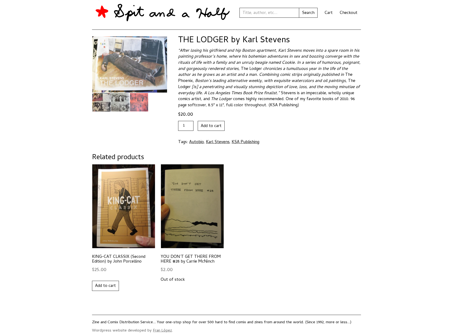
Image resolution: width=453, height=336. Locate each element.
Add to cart (211, 126)
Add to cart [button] (105, 286)
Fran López (162, 330)
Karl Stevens (218, 142)
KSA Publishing (245, 142)
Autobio (196, 142)
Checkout (348, 13)
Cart (329, 13)
